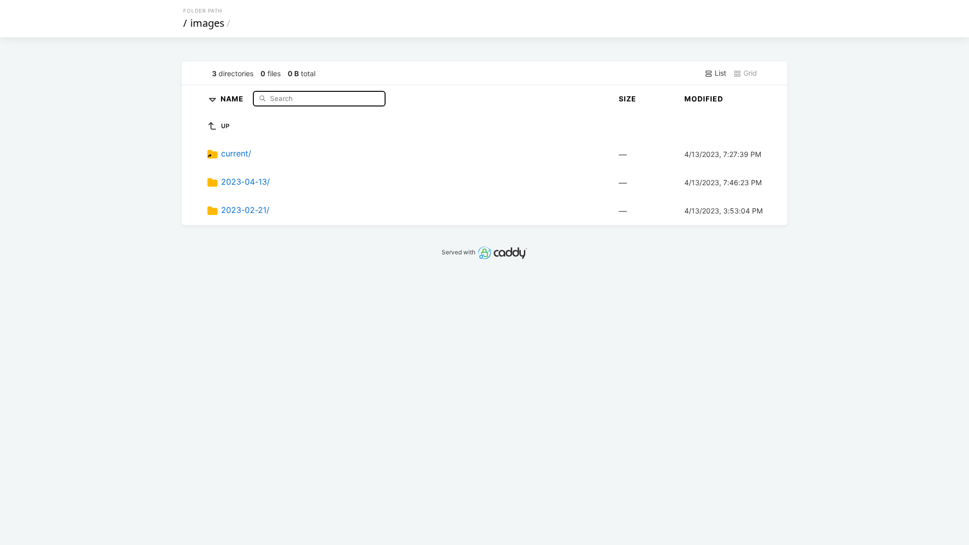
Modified (703, 98)
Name (233, 98)
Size (627, 98)
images (207, 23)
